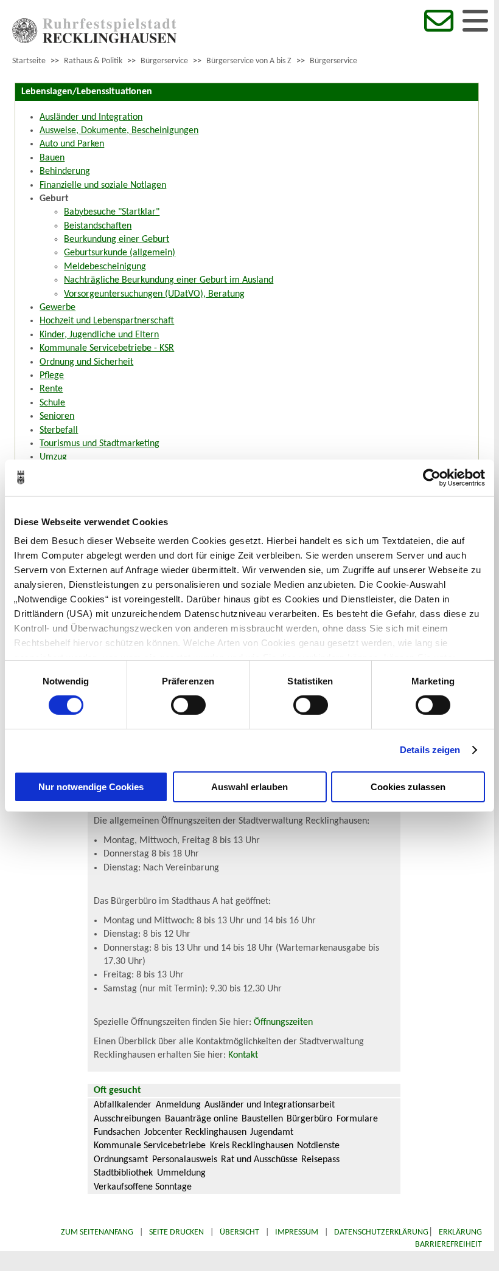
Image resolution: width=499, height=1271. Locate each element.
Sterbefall (59, 430)
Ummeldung (181, 1173)
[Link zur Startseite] (94, 41)
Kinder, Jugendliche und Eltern (99, 335)
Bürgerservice (164, 61)
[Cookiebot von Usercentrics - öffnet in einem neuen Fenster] (432, 477)
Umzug (53, 457)
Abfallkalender (123, 1105)
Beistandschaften (97, 226)
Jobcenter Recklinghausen (195, 1132)
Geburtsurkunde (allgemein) (119, 253)
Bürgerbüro (309, 1119)
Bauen (52, 158)
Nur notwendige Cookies (91, 787)
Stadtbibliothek (123, 1173)
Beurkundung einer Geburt (116, 239)
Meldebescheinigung (105, 267)
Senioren (57, 416)
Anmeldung (178, 1105)
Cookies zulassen (408, 787)
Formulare (357, 1119)
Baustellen (262, 1119)
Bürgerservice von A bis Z (248, 61)
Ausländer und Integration (91, 117)
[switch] (188, 705)
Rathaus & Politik (93, 61)
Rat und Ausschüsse (259, 1160)
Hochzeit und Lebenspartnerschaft (107, 321)
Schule (52, 403)
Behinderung (65, 171)
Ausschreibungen (127, 1119)
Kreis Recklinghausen (251, 1146)
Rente (51, 389)
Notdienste (318, 1146)
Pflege (52, 376)
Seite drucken (176, 1232)
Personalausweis (184, 1160)
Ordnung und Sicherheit (86, 362)
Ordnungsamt (121, 1160)
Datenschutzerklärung (381, 1232)
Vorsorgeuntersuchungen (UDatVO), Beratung (154, 294)
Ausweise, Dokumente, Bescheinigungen (119, 131)
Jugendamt (271, 1132)
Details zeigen (430, 750)
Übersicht (239, 1232)
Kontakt (243, 1055)
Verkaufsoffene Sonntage (143, 1187)
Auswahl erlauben (249, 787)
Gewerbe (57, 307)
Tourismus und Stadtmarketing (99, 444)
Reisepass (320, 1160)
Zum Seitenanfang (97, 1232)
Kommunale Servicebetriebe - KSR (107, 348)
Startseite (29, 61)
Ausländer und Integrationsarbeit (269, 1105)
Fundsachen (117, 1132)
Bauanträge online (201, 1119)
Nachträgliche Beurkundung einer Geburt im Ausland (168, 280)
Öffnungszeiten (283, 1022)
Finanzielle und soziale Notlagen (103, 185)
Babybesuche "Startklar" (111, 212)
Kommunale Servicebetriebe (150, 1146)
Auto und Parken (72, 144)
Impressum (296, 1232)
